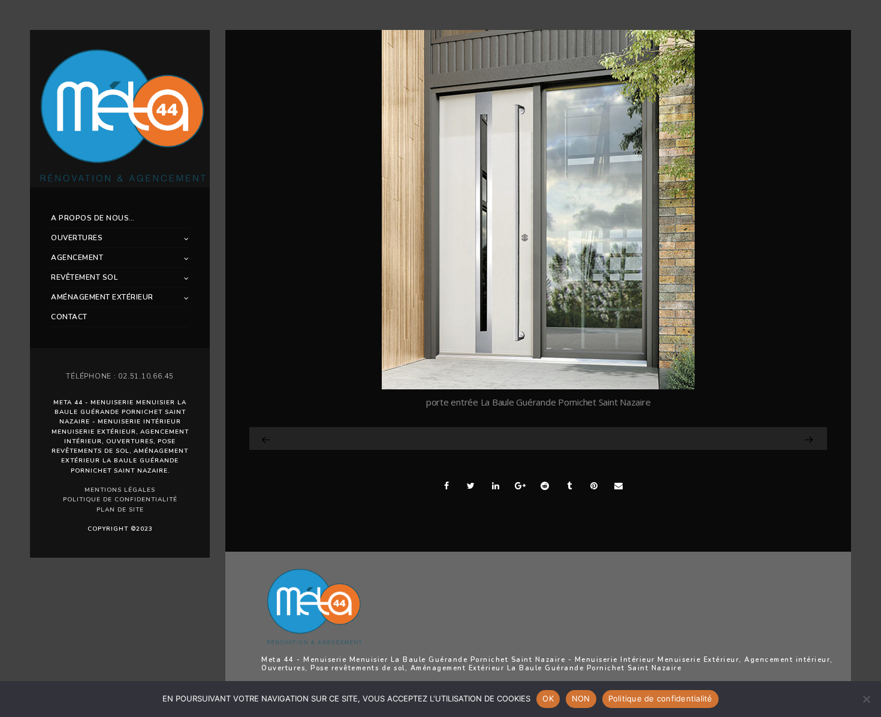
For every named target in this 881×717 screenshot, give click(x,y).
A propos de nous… (93, 218)
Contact (69, 317)
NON (581, 698)
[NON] (866, 699)
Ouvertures (76, 238)
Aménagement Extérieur (102, 297)
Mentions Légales (120, 490)
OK (548, 698)
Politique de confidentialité (120, 499)
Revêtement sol (84, 277)
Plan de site (120, 510)
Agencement (77, 257)
